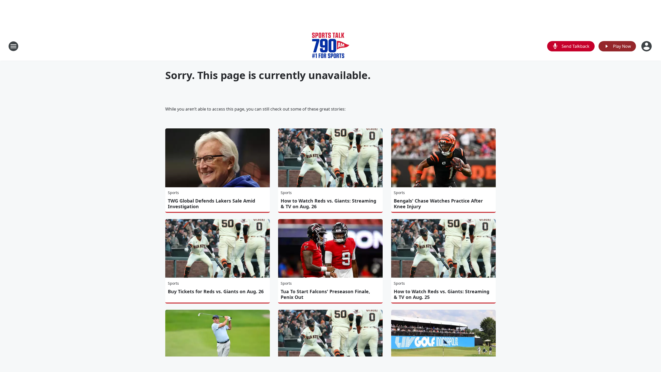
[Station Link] (330, 46)
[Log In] (647, 46)
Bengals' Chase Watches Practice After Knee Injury (438, 203)
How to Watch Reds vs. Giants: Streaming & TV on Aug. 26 (328, 203)
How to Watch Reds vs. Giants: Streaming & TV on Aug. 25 (441, 294)
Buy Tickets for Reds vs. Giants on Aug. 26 (216, 291)
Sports (173, 192)
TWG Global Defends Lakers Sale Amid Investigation (211, 203)
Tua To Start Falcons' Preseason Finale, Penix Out (325, 294)
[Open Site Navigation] (13, 46)
